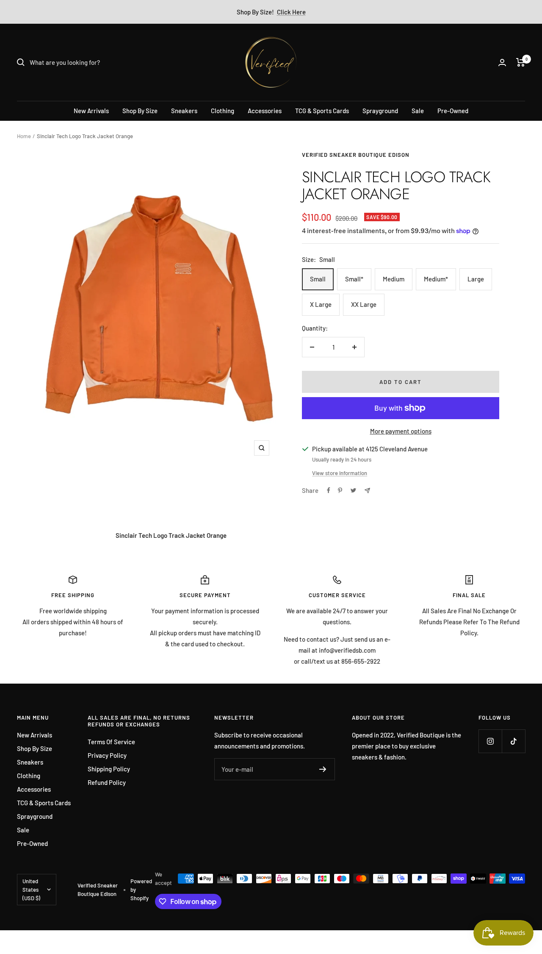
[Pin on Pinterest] (340, 490)
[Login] (502, 62)
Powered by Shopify (141, 889)
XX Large (363, 304)
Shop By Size (140, 110)
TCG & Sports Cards (322, 110)
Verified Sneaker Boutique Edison (355, 154)
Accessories (265, 110)
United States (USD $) (31, 889)
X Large (321, 304)
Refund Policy (107, 782)
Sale (418, 110)
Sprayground (380, 110)
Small (318, 279)
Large (475, 279)
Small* (354, 279)
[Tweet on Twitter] (353, 490)
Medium (393, 279)
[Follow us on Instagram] (490, 741)
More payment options (400, 431)
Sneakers (184, 110)
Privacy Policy (107, 755)
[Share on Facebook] (328, 490)
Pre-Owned (452, 110)
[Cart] (520, 62)
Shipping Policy (109, 769)
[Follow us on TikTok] (513, 741)
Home (24, 136)
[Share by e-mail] (367, 490)
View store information (339, 473)
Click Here (291, 12)
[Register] (322, 769)
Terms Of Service (111, 741)
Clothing (222, 110)
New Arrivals (91, 110)
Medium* (436, 279)
